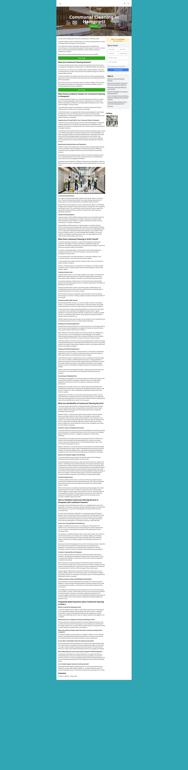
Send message (118, 70)
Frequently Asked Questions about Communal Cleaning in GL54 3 (117, 103)
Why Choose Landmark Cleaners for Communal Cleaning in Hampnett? (117, 84)
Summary (110, 106)
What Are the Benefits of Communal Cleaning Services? (117, 92)
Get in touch (94, 26)
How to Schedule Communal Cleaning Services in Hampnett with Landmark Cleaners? (118, 97)
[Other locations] (124, 3)
